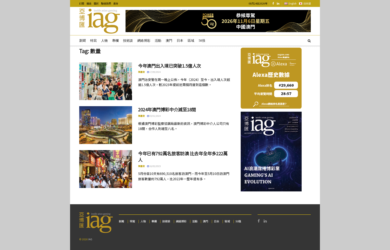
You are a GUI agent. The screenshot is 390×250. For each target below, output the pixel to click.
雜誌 (89, 3)
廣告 (115, 3)
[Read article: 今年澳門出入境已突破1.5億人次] (105, 81)
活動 (158, 40)
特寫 (93, 40)
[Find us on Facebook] (273, 3)
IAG (90, 239)
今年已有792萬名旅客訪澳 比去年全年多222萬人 (183, 156)
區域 (191, 40)
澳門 (169, 40)
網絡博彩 (143, 40)
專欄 (115, 40)
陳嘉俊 (141, 71)
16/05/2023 (155, 166)
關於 (96, 3)
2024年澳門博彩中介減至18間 (167, 109)
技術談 (128, 40)
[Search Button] (309, 40)
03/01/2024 (155, 115)
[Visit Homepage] (99, 21)
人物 (104, 40)
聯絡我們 (106, 3)
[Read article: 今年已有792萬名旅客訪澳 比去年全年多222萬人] (105, 169)
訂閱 (81, 3)
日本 (180, 40)
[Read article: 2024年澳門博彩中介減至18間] (105, 125)
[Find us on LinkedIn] (278, 3)
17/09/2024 (155, 71)
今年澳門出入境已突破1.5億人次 (169, 65)
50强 (202, 40)
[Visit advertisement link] (218, 21)
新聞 (82, 40)
